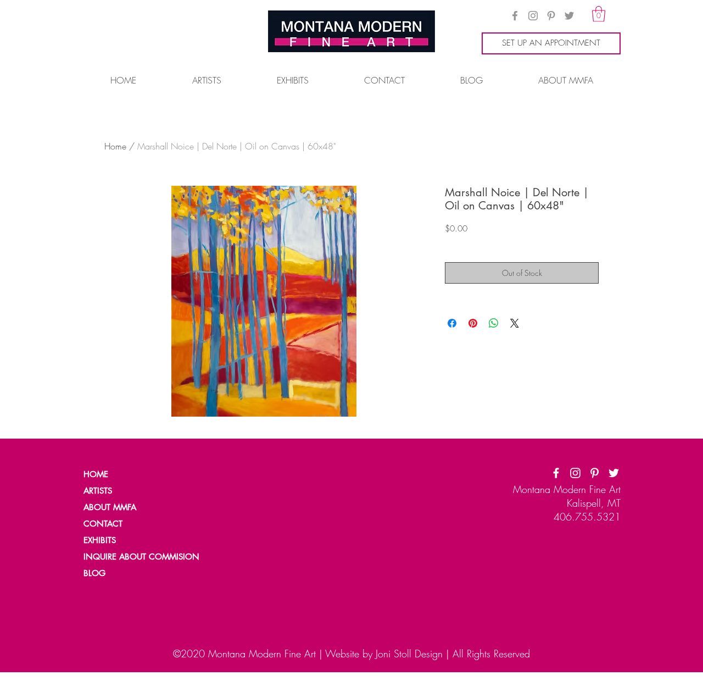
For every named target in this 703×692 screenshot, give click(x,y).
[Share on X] (514, 323)
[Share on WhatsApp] (493, 323)
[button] (598, 14)
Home (115, 146)
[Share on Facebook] (452, 323)
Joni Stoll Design (409, 653)
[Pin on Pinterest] (472, 323)
